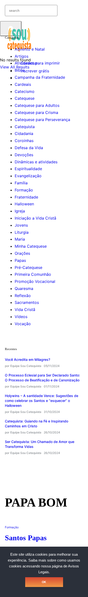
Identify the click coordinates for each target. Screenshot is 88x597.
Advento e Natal (30, 49)
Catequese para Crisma (36, 112)
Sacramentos (27, 302)
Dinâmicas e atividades (36, 161)
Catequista (25, 126)
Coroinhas (24, 140)
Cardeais (23, 84)
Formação (24, 190)
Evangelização (28, 175)
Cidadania (24, 133)
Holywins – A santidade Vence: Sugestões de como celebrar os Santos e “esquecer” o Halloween (41, 401)
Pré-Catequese (28, 267)
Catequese (24, 98)
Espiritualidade (28, 168)
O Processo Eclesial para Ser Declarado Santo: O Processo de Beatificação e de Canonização (42, 377)
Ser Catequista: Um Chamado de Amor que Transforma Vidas (39, 444)
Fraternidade (26, 197)
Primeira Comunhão (33, 274)
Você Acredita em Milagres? (27, 359)
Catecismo (24, 91)
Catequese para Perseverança (42, 119)
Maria (20, 239)
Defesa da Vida (29, 147)
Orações (22, 253)
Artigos (21, 56)
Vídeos (21, 316)
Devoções (24, 154)
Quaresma (24, 288)
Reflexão (23, 295)
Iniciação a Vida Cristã (35, 218)
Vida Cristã (25, 309)
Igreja (20, 211)
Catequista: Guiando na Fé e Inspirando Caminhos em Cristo (36, 423)
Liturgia (22, 232)
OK (44, 582)
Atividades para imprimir (37, 63)
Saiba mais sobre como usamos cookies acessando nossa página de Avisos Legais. (44, 566)
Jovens (21, 225)
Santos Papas (26, 538)
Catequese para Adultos (37, 105)
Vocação (23, 323)
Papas (20, 260)
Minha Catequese (31, 246)
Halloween (24, 203)
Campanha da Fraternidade (40, 77)
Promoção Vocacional (35, 281)
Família (21, 182)
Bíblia (20, 70)
